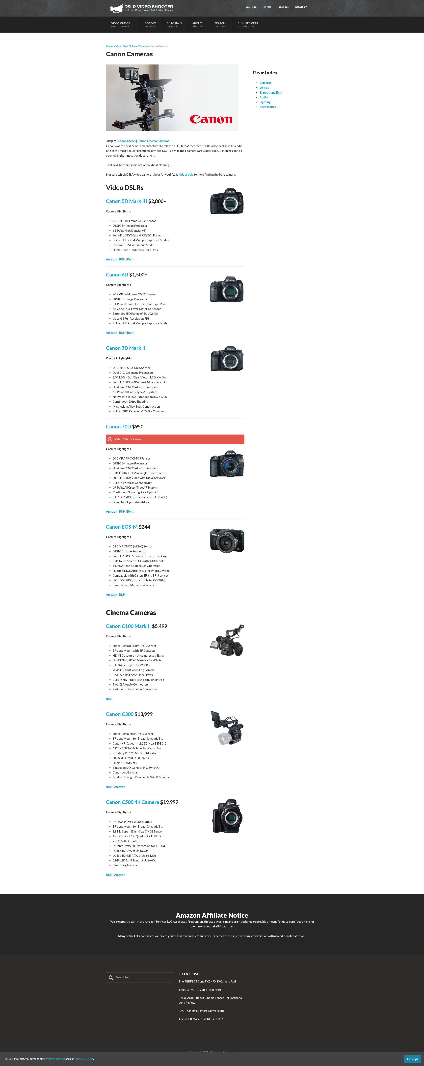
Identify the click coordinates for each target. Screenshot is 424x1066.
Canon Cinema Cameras (153, 141)
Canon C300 (119, 714)
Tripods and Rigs (271, 92)
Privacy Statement (54, 1058)
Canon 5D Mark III (126, 201)
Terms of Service (83, 1058)
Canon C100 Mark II (128, 626)
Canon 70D (118, 426)
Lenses (264, 87)
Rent (130, 259)
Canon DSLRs (127, 141)
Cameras (265, 82)
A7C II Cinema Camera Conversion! (201, 1010)
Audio (264, 97)
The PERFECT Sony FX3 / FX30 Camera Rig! (207, 981)
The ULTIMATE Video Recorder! (200, 989)
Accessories (268, 107)
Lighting (265, 102)
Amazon (111, 259)
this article (186, 174)
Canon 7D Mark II (126, 348)
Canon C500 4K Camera (132, 802)
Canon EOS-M (122, 527)
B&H (122, 259)
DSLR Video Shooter (141, 8)
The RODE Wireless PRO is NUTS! (201, 1019)
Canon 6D (117, 274)
